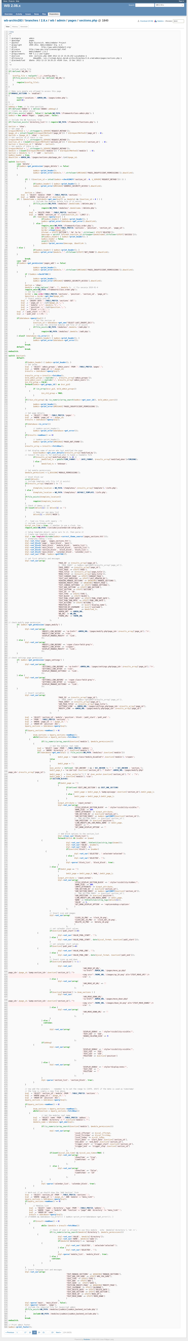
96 (6, 241)
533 (5, 1210)
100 (5, 250)
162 (5, 387)
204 (5, 479)
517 (5, 1175)
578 (5, 1309)
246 (5, 572)
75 (6, 195)
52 (6, 144)
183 (5, 433)
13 (6, 58)
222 (5, 519)
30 (6, 96)
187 (5, 442)
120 (5, 294)
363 (5, 832)
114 (5, 281)
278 (5, 642)
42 (6, 122)
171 (5, 406)
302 (5, 695)
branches (31, 20)
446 (5, 1018)
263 (5, 609)
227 (5, 530)
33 (6, 102)
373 (5, 854)
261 (5, 605)
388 (5, 887)
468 (5, 1067)
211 (5, 495)
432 (5, 986)
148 (5, 356)
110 (5, 272)
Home (5, 1)
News (36, 14)
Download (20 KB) (146, 21)
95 (6, 239)
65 (6, 173)
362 (5, 829)
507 (5, 1153)
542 (5, 1230)
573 (5, 1298)
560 (5, 1270)
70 (6, 184)
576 (5, 1305)
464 (5, 1058)
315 (5, 724)
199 (5, 468)
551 (5, 1250)
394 (5, 900)
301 (5, 693)
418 (5, 953)
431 (5, 983)
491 (5, 1118)
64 (6, 171)
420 (5, 957)
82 (6, 210)
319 (5, 733)
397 (5, 907)
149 (5, 358)
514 (5, 1168)
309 (5, 711)
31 (6, 98)
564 (5, 1279)
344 (5, 790)
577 (5, 1307)
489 (5, 1113)
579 (5, 1312)
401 (5, 915)
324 (5, 744)
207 (5, 486)
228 (5, 532)
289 (5, 667)
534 (5, 1212)
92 (6, 232)
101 (5, 252)
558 (5, 1265)
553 (5, 1254)
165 (5, 393)
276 (5, 638)
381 (5, 871)
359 (5, 823)
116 (5, 285)
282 (5, 651)
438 (5, 1000)
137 (5, 332)
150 (5, 360)
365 (5, 836)
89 (6, 226)
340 (5, 781)
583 (5, 1320)
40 (6, 118)
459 (5, 1047)
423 (5, 964)
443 (5, 1012)
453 (5, 1034)
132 (5, 320)
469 (5, 1069)
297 (5, 684)
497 (5, 1131)
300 (5, 691)
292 (5, 673)
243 (5, 565)
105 (5, 261)
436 (5, 994)
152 (5, 365)
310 (5, 713)
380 (5, 869)
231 (5, 539)
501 (5, 1140)
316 (5, 726)
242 (5, 563)
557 (5, 1263)
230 (5, 537)
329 (5, 755)
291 (5, 671)
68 (6, 179)
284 (5, 656)
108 (5, 268)
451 (5, 1029)
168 (5, 400)
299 (5, 689)
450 (5, 1027)
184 (5, 435)
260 (5, 603)
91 (6, 230)
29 (6, 93)
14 (6, 60)
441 (5, 1007)
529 (5, 1201)
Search (131, 5)
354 (5, 812)
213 (5, 499)
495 (5, 1126)
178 (5, 422)
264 (5, 611)
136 (5, 329)
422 (5, 962)
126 (5, 307)
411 (5, 937)
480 (5, 1093)
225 (5, 525)
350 (5, 803)
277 (5, 640)
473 (5, 1078)
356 (5, 816)
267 (5, 618)
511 (5, 1162)
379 (5, 867)
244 (5, 567)
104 (5, 259)
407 (5, 929)
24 (6, 82)
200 (5, 470)
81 (6, 208)
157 (5, 376)
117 (5, 287)
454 (5, 1036)
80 (6, 206)
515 (5, 1170)
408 (5, 931)
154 (5, 369)
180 (5, 426)
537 (5, 1219)
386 (5, 882)
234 (5, 545)
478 (5, 1089)
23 (6, 80)
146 (5, 351)
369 (5, 845)
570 (5, 1292)
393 (5, 898)
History (15, 26)
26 (6, 87)
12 (6, 56)
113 (5, 279)
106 (5, 263)
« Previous (10, 1332)
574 (5, 1301)
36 (6, 109)
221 (5, 517)
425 (5, 968)
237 (5, 552)
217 (5, 508)
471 (5, 1074)
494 (5, 1124)
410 (5, 935)
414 (5, 944)
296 (5, 682)
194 (5, 457)
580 (5, 1314)
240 (5, 559)
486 (5, 1107)
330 (5, 757)
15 (6, 63)
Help (17, 1)
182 (5, 431)
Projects (12, 1)
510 (5, 1159)
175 (5, 415)
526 (5, 1195)
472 (5, 1076)
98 (6, 246)
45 (6, 129)
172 (5, 409)
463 (5, 1056)
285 (5, 658)
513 (5, 1166)
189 (5, 446)
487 (5, 1109)
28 (6, 91)
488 (5, 1111)
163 (5, 389)
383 (5, 876)
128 (5, 312)
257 (5, 596)
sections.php (88, 20)
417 (5, 951)
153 (5, 367)
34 (6, 104)
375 (5, 858)
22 (6, 78)
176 (5, 417)
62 (6, 166)
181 (5, 429)
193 (5, 455)
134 (5, 325)
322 (5, 739)
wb (52, 20)
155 (5, 371)
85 (6, 217)
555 (5, 1259)
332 (5, 761)
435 (5, 992)
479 (5, 1091)
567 (5, 1285)
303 (5, 697)
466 (5, 1062)
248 (5, 576)
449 (5, 1025)
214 (5, 501)
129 (5, 314)
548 (5, 1243)
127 (5, 309)
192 (5, 453)
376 (5, 860)
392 (5, 896)
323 (5, 742)
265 (5, 614)
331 (5, 759)
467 (5, 1065)
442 (5, 1010)
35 (6, 107)
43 (6, 124)
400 (5, 913)
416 (5, 948)
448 (5, 1023)
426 (5, 972)
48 (6, 135)
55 (6, 151)
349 (5, 801)
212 (5, 497)
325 (5, 746)
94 (6, 237)
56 (6, 153)
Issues (28, 14)
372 (5, 851)
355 (5, 814)
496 (5, 1129)
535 (5, 1215)
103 (5, 257)
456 (5, 1040)
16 (6, 65)
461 (5, 1051)
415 (5, 946)
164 (5, 391)
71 (6, 186)
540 (5, 1226)
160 (5, 382)
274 (5, 634)
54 (6, 149)
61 (6, 164)
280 (5, 647)
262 (5, 607)
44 (6, 127)
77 (6, 199)
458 (5, 1045)
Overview (8, 14)
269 (5, 622)
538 (5, 1221)
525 (5, 1193)
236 (5, 550)
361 (5, 827)
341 (5, 783)
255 (5, 592)
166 (5, 395)
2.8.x (44, 20)
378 (5, 865)
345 (5, 792)
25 (6, 85)
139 (5, 336)
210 (5, 492)
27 (6, 89)
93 (6, 235)
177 (5, 420)
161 (5, 384)
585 (5, 1325)
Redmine (87, 1339)
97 (6, 243)
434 (5, 990)
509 (5, 1157)
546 (5, 1239)
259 (5, 600)
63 (6, 168)
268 (5, 620)
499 (5, 1135)
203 (5, 477)
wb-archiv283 (13, 20)
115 (5, 283)
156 (5, 373)
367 (5, 840)
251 (5, 583)
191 (5, 451)
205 (5, 481)
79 (6, 204)
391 (5, 893)
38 (6, 113)
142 (5, 343)
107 (5, 265)
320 (5, 735)
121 (5, 296)
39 (6, 115)
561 (5, 1272)
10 (6, 52)
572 (5, 1296)
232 (5, 541)
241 (5, 561)
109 (5, 270)
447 (5, 1021)
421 (5, 959)
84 (6, 215)
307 (5, 706)
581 (5, 1316)
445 (5, 1016)
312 (5, 717)
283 (5, 653)
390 (5, 891)
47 (6, 133)
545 (5, 1237)
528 (5, 1199)
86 (6, 219)
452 (5, 1032)
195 (5, 459)
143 (5, 345)
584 (5, 1323)
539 (5, 1223)
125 (5, 305)
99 (6, 248)
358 (5, 821)
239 (5, 556)
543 (5, 1232)
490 (5, 1115)
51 (6, 142)
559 (5, 1267)
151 (5, 362)
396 (5, 904)
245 (5, 570)
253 (5, 587)
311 (5, 715)
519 (5, 1179)
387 (5, 885)
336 (5, 771)
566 (5, 1283)
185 (5, 437)
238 (5, 554)
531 (5, 1206)
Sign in (181, 1)
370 (5, 847)
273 (5, 631)
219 (5, 512)
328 (5, 753)
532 (5, 1208)
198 (5, 466)
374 (5, 856)
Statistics (160, 21)
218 (5, 510)
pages (72, 20)
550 (5, 1248)
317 (5, 728)
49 (6, 138)
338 (5, 777)
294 (5, 678)
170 (5, 404)
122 (5, 298)
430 (5, 981)
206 (5, 484)
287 (5, 662)
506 (5, 1151)
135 (5, 327)
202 (5, 475)
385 (5, 880)
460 (5, 1049)
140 (5, 338)
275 (5, 636)
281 (5, 649)
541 (5, 1228)
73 (6, 190)
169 (5, 402)
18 (6, 69)
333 (5, 764)
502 (5, 1142)
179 (5, 424)
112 (5, 276)
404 (5, 922)
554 (5, 1256)
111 (5, 274)
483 (5, 1100)
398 (5, 909)
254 (5, 589)
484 (5, 1102)
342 (5, 785)
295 (5, 680)
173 (5, 411)
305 (5, 702)
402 (5, 918)
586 (5, 1327)
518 (5, 1177)
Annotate (24, 26)
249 (5, 578)
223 (5, 521)
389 (5, 889)
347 (5, 796)
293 (5, 675)
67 (6, 177)
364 (5, 834)
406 (5, 926)
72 (6, 188)
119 (5, 292)
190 (5, 448)
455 (5, 1038)
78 (6, 201)
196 (5, 462)
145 (5, 349)
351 (5, 805)
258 (5, 598)
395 (5, 902)
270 (5, 625)
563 (5, 1276)
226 (5, 528)
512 (5, 1164)
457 (5, 1043)
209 (5, 490)
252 (5, 585)
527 (5, 1197)
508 (5, 1155)
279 (5, 645)
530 (5, 1204)
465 (5, 1060)
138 (5, 334)
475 (5, 1082)
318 (5, 731)
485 (5, 1104)
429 (5, 979)
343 (5, 788)
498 (5, 1133)
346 (5, 794)
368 (5, 843)
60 (6, 162)
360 (5, 825)
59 (6, 160)
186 (5, 440)
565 (5, 1281)
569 (5, 1290)
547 (5, 1241)
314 (5, 722)
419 (5, 955)
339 (5, 779)
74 (6, 193)
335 (5, 768)
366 (5, 838)
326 (5, 748)
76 (6, 197)
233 (5, 543)
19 (6, 71)
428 (5, 977)
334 (5, 766)
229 (5, 534)
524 (5, 1190)
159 (5, 380)
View (8, 26)
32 (6, 100)
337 (5, 774)
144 (5, 347)
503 (5, 1144)
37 (6, 111)
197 (5, 464)
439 (5, 1003)
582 (5, 1318)
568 (5, 1287)
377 (5, 862)
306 (5, 704)
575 (5, 1303)
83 (6, 212)
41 (6, 120)
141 (5, 340)
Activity (19, 14)
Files (44, 14)
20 (6, 74)
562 (5, 1274)
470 (5, 1071)
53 (6, 146)
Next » (58, 1332)
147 (5, 354)
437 (5, 997)
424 (5, 966)
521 (5, 1184)
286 (5, 660)
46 (6, 131)
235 (5, 548)
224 (5, 523)
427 (5, 975)
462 (5, 1054)
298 (5, 686)
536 (5, 1217)
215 (5, 503)
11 (6, 54)
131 (5, 318)
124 (5, 303)
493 (5, 1122)
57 (6, 155)
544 (5, 1234)
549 (5, 1245)
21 (6, 76)
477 (5, 1087)
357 (5, 818)
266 (5, 616)
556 (5, 1261)
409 (5, 933)
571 (5, 1294)
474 (5, 1080)
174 (5, 413)
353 (5, 810)
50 (6, 140)
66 (6, 175)
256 (5, 594)
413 (5, 942)
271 (5, 627)
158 (5, 378)
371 (5, 849)
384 (5, 878)
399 (5, 911)
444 (5, 1014)
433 (5, 988)
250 (5, 581)
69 (6, 182)
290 (5, 669)
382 (5, 873)
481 (5, 1096)
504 (5, 1146)
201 (5, 473)
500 (5, 1137)
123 (5, 301)
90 (6, 228)
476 (5, 1085)
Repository (54, 14)
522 (5, 1186)
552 (5, 1252)
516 (5, 1173)
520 (5, 1182)
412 (5, 940)
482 (5, 1098)
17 (6, 67)
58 (6, 157)
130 (5, 316)
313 (5, 719)
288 (5, 664)
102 (5, 254)
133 (5, 323)
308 (5, 708)
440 (5, 1005)
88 (6, 223)
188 (5, 444)
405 (5, 924)
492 (5, 1120)
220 (5, 514)
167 (5, 398)
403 (5, 920)
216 (5, 506)
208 (5, 488)
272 (5, 629)
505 (5, 1148)
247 (5, 574)
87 (6, 221)
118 (5, 290)
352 (5, 807)
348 (5, 799)
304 (5, 700)
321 (5, 737)
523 (5, 1188)
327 (5, 750)
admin (61, 20)
